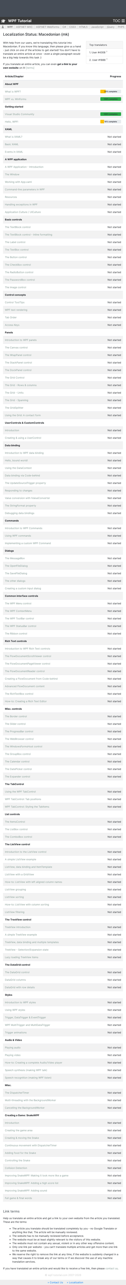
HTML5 (83, 26)
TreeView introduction (17, 927)
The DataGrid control (17, 972)
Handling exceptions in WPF (21, 204)
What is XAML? (13, 136)
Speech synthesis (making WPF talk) (26, 1070)
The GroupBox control (18, 753)
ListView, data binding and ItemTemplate (28, 866)
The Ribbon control (16, 633)
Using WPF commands (18, 535)
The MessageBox (15, 558)
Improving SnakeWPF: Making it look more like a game (36, 1175)
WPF (10, 26)
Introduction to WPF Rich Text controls (27, 648)
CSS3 (72, 26)
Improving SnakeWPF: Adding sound (26, 1190)
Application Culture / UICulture (23, 212)
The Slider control (15, 723)
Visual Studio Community (19, 114)
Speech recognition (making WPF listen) (28, 1077)
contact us (111, 1268)
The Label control (15, 242)
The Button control (16, 257)
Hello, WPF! (11, 121)
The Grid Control (14, 377)
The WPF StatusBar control (20, 626)
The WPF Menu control (18, 603)
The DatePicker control (18, 769)
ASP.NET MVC (24, 26)
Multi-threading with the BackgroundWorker (30, 1100)
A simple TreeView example (21, 934)
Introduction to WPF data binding (24, 452)
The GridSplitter (14, 407)
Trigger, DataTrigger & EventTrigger (25, 1017)
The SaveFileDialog (16, 573)
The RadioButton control (19, 272)
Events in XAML (14, 151)
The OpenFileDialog (16, 565)
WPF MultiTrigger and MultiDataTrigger (27, 1024)
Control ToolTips (14, 302)
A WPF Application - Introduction (24, 166)
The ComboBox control (18, 836)
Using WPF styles (15, 1009)
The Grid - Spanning (16, 400)
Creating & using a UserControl (23, 437)
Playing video (13, 1055)
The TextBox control (17, 249)
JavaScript (97, 26)
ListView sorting (14, 897)
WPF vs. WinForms (15, 99)
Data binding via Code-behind (22, 475)
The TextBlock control (18, 227)
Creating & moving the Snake (22, 1137)
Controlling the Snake (17, 1160)
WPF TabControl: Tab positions (23, 799)
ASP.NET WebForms (47, 26)
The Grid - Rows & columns (21, 385)
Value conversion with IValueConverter (27, 498)
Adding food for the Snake (20, 1152)
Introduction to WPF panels (21, 339)
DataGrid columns (15, 979)
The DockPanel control (18, 370)
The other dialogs (15, 580)
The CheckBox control (18, 264)
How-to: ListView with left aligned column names (33, 881)
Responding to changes (18, 490)
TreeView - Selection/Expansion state (26, 949)
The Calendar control (17, 761)
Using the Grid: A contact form (23, 415)
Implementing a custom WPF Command (28, 543)
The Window (12, 174)
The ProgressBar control (19, 731)
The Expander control (17, 776)
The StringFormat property (20, 505)
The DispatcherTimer (17, 1092)
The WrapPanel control (18, 355)
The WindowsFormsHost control (23, 746)
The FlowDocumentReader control (25, 671)
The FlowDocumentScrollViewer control (28, 656)
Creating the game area (18, 1130)
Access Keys (12, 324)
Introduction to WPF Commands (23, 528)
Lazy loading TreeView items (21, 957)
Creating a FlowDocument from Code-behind (31, 678)
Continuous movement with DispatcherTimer (31, 1145)
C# (64, 26)
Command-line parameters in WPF (25, 189)
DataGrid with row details (20, 987)
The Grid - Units (14, 392)
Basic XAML (12, 144)
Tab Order (11, 317)
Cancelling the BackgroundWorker (25, 1107)
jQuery (110, 26)
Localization (76, 1282)
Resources (11, 196)
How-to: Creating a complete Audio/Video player (33, 1062)
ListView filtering (14, 912)
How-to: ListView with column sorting (27, 904)
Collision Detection (16, 1167)
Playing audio (13, 1047)
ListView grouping (15, 889)
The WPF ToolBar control (19, 618)
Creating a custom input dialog (23, 588)
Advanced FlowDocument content (25, 686)
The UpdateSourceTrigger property (25, 483)
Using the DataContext (18, 467)
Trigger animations (16, 1032)
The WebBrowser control (19, 738)
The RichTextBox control (19, 693)
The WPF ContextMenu (18, 610)
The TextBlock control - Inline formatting (28, 234)
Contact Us (56, 1282)
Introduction (12, 430)
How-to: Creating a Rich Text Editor (26, 701)
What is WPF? (13, 91)
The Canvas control (16, 347)
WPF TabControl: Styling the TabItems (27, 806)
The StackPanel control (18, 362)
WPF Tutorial (20, 21)
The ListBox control (16, 829)
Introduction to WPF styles (20, 1002)
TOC (116, 21)
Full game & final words (18, 1198)
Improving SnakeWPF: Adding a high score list (31, 1183)
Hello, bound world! (16, 460)
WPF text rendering (16, 309)
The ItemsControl (15, 821)
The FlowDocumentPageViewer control (27, 663)
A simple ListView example (20, 859)
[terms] (30, 67)
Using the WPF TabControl (20, 791)
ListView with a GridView (19, 874)
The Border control (16, 716)
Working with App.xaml (18, 181)
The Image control (15, 287)
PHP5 (121, 26)
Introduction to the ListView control (25, 851)
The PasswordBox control (20, 279)
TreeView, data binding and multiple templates (32, 942)
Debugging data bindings (19, 513)
